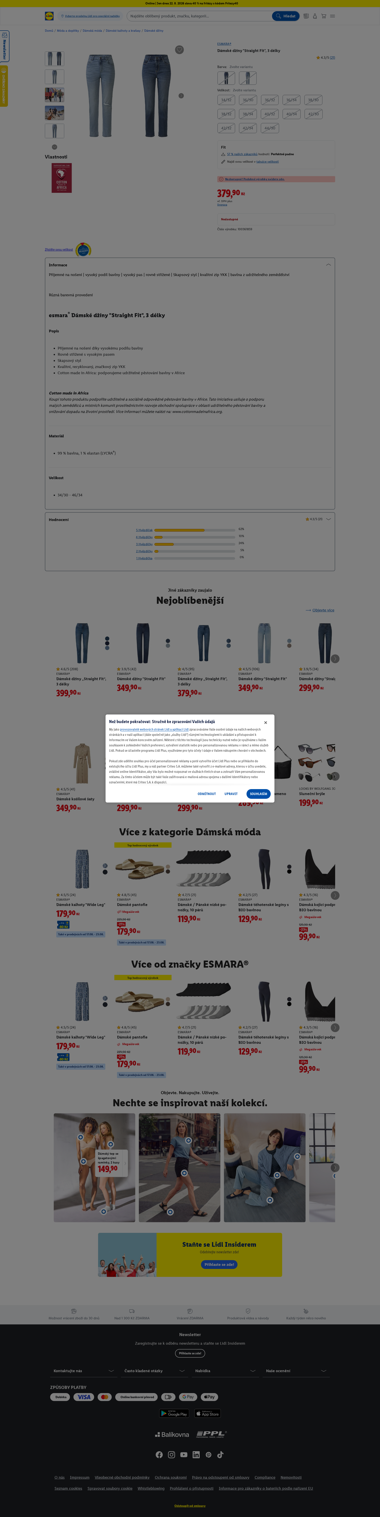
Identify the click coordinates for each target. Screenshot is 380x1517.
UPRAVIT (231, 794)
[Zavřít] (265, 722)
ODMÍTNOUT (207, 794)
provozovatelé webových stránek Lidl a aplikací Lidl (154, 729)
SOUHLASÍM (258, 794)
